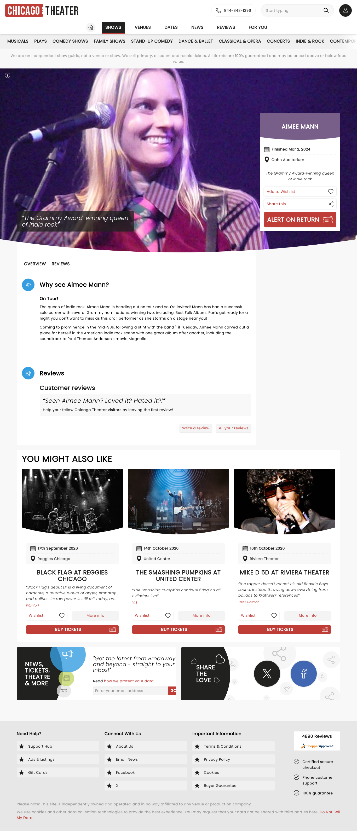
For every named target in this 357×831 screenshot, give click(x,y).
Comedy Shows (70, 41)
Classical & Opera (240, 41)
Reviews (226, 27)
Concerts (278, 41)
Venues (143, 27)
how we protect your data (129, 681)
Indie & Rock (310, 41)
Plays (40, 41)
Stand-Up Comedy (152, 41)
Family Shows (109, 41)
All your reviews (234, 428)
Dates (171, 27)
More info (95, 615)
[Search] (327, 10)
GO (174, 690)
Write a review (195, 428)
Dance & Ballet (196, 41)
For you (258, 27)
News (197, 27)
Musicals (17, 41)
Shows (113, 27)
